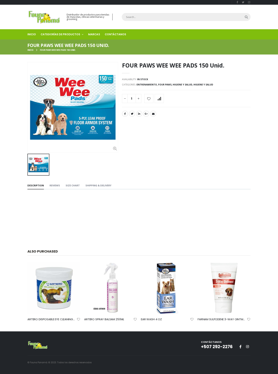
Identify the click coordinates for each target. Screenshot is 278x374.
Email (153, 114)
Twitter (132, 114)
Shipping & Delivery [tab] (98, 185)
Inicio (30, 50)
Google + (146, 114)
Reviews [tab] (55, 185)
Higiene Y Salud (203, 84)
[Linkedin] (249, 2)
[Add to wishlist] (148, 98)
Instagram (247, 346)
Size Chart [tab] (73, 185)
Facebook (125, 114)
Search (246, 17)
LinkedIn (139, 114)
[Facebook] (237, 2)
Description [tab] (35, 185)
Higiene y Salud (182, 84)
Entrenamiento (147, 84)
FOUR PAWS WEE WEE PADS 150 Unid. (173, 65)
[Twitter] (243, 2)
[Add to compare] (159, 98)
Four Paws (165, 84)
